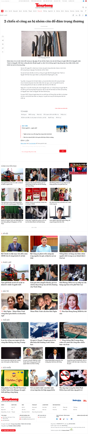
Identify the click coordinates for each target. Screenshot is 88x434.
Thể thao (45, 11)
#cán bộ (39, 114)
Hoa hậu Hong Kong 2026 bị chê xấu (73, 312)
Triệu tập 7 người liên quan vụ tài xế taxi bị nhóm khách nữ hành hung (35, 221)
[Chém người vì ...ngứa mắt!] (61, 129)
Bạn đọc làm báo (9, 430)
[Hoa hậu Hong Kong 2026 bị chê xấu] (73, 301)
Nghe (2, 36)
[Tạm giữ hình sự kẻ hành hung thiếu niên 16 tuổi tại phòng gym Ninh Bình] (12, 194)
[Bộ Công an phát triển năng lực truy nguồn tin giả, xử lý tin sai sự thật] (44, 244)
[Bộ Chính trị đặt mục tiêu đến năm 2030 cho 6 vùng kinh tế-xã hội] (15, 244)
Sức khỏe (25, 11)
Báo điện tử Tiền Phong (44, 5)
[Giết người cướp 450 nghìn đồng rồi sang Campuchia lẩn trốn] (61, 212)
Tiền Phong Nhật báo (36, 1)
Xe (54, 11)
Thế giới (30, 11)
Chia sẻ (2, 40)
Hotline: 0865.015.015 (24, 1)
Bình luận (2, 48)
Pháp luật (40, 11)
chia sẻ (73, 15)
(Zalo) (29, 417)
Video (81, 11)
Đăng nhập (23, 143)
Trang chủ (2, 11)
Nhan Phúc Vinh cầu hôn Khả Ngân (43, 311)
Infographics (56, 404)
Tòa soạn (64, 1)
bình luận (82, 15)
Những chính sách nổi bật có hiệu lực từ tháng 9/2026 (36, 203)
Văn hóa (58, 11)
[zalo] (68, 419)
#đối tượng (32, 114)
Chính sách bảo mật (82, 415)
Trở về (2, 52)
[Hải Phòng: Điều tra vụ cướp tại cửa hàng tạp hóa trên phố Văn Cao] (61, 174)
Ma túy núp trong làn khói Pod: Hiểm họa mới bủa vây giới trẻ (71, 389)
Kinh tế (10, 11)
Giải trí (62, 11)
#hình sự (58, 117)
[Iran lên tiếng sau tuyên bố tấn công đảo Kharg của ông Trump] (15, 330)
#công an (23, 114)
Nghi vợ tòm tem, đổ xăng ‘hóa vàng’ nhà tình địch (38, 134)
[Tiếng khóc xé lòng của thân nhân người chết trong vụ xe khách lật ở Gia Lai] (73, 244)
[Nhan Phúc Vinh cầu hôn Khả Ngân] (44, 301)
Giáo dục (67, 11)
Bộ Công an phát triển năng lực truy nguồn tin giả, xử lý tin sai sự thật (43, 256)
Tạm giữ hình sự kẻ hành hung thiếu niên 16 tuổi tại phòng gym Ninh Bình (12, 203)
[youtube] (86, 1)
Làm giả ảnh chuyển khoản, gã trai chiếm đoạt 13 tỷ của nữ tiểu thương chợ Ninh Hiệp (35, 184)
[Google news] (72, 419)
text (76, 15)
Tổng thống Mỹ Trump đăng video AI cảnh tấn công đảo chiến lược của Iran (72, 342)
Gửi (63, 151)
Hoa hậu (77, 11)
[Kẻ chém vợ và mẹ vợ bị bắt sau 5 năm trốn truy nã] (61, 194)
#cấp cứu (63, 114)
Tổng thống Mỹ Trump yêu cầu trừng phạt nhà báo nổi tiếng (54, 361)
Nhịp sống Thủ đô (25, 412)
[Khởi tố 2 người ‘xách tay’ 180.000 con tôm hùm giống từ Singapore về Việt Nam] (12, 212)
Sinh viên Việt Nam (47, 1)
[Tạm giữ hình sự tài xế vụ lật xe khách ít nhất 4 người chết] (12, 174)
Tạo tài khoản (32, 143)
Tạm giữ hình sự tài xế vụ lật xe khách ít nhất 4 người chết (12, 183)
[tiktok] (64, 419)
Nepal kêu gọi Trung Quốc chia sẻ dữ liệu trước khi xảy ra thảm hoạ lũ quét (77, 362)
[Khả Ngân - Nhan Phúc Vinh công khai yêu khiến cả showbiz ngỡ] (15, 301)
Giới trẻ (34, 11)
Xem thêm (86, 11)
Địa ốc (20, 11)
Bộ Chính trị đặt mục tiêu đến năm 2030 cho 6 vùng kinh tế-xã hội (14, 255)
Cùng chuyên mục (9, 166)
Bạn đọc (75, 409)
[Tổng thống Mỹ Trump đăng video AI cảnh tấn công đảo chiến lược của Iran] (73, 330)
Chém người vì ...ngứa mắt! (29, 128)
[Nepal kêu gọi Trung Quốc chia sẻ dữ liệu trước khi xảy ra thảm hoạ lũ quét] (77, 353)
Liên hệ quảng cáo (25, 415)
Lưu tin (2, 44)
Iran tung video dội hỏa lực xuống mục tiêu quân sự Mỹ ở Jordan (10, 361)
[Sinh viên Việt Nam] (77, 401)
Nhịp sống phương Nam (37, 412)
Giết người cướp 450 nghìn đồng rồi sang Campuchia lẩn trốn (60, 221)
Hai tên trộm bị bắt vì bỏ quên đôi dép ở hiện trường (39, 137)
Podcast (34, 404)
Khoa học (72, 11)
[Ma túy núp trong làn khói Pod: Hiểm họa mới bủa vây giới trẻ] (73, 378)
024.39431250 (6, 420)
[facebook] (83, 1)
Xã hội (6, 11)
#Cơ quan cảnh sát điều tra (51, 114)
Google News (86, 15)
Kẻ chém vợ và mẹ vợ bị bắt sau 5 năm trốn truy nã (60, 203)
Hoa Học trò (57, 1)
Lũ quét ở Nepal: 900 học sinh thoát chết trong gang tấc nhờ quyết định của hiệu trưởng (32, 362)
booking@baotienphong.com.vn (28, 419)
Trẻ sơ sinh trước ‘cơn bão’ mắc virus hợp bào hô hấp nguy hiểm (42, 389)
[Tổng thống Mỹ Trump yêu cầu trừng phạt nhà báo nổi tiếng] (55, 353)
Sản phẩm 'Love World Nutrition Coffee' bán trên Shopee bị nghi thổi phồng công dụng (13, 390)
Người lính (50, 11)
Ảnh (23, 404)
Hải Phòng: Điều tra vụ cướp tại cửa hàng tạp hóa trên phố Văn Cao (60, 183)
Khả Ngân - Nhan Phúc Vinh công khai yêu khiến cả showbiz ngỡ (13, 313)
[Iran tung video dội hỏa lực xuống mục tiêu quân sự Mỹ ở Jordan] (11, 353)
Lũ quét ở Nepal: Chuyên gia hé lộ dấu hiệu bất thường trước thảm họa (43, 342)
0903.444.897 (42, 417)
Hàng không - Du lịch (5, 412)
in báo (79, 15)
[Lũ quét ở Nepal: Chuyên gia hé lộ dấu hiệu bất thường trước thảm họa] (44, 330)
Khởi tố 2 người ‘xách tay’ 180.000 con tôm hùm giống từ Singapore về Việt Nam (12, 222)
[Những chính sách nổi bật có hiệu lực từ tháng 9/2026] (36, 194)
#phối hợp (51, 117)
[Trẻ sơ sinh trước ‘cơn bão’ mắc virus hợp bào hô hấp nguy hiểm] (44, 378)
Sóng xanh (15, 11)
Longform (45, 404)
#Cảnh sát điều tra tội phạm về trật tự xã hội (33, 117)
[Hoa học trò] (85, 401)
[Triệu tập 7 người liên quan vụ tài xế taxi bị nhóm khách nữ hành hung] (36, 212)
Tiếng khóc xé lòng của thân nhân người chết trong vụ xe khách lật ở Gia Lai (72, 256)
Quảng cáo (71, 1)
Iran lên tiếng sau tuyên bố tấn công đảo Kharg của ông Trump (13, 341)
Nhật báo (14, 404)
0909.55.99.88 (24, 417)
